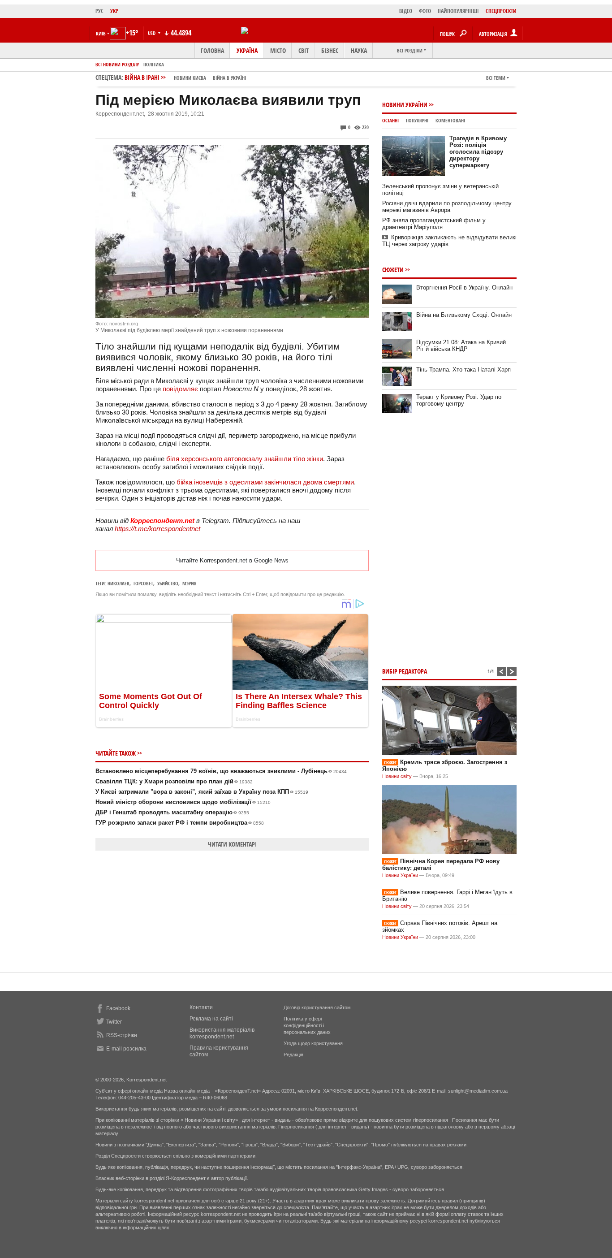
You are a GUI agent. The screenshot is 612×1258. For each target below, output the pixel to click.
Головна (212, 50)
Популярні (417, 120)
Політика (153, 64)
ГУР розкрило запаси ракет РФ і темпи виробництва (179, 822)
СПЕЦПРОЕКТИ (501, 11)
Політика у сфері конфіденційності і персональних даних (307, 1025)
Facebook (118, 1008)
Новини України (404, 104)
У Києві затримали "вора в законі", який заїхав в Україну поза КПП (201, 791)
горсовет (143, 583)
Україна (247, 50)
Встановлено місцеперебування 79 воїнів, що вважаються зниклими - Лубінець (221, 771)
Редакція (293, 1054)
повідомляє (180, 389)
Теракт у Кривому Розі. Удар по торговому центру (458, 400)
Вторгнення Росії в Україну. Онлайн (464, 287)
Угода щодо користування (313, 1043)
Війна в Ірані (185, 77)
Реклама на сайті (211, 1019)
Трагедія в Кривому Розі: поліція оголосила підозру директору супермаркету (478, 152)
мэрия (189, 583)
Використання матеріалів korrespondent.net (222, 1033)
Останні (390, 120)
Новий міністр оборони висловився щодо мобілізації (183, 802)
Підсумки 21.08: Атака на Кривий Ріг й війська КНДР (461, 345)
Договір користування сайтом (317, 1007)
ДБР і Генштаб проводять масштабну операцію (172, 812)
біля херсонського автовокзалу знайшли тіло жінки (244, 459)
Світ (303, 50)
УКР (114, 11)
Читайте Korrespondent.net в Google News (232, 560)
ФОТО (425, 11)
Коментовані (450, 120)
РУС (99, 11)
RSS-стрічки (121, 1035)
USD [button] (152, 33)
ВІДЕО (405, 11)
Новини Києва (190, 77)
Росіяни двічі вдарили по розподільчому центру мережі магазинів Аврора (447, 206)
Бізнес (329, 50)
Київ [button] (101, 33)
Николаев (118, 583)
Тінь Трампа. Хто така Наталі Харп (463, 369)
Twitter (114, 1022)
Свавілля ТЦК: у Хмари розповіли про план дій (174, 781)
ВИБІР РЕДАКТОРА (404, 671)
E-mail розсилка (126, 1049)
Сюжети (393, 269)
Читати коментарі (232, 844)
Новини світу (397, 776)
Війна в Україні (229, 77)
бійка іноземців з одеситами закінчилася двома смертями (265, 482)
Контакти (201, 1007)
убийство (167, 583)
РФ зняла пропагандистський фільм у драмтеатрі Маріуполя (434, 223)
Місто (278, 50)
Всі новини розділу (117, 64)
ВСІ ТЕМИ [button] (495, 77)
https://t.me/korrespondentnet (157, 528)
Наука (359, 50)
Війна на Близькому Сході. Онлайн (464, 314)
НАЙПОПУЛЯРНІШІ (458, 11)
